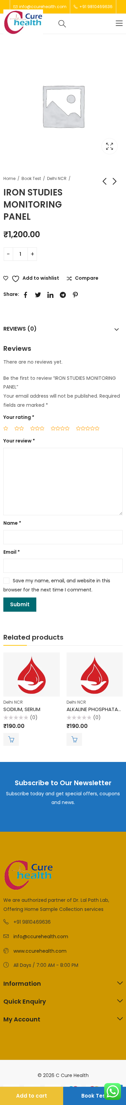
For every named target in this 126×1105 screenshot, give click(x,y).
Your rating (18, 417)
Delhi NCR (57, 178)
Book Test (31, 178)
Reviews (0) (20, 329)
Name (12, 523)
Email (11, 552)
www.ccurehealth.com (40, 951)
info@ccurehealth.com (40, 936)
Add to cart (31, 1095)
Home (9, 178)
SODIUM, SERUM (21, 709)
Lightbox (109, 146)
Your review (19, 440)
